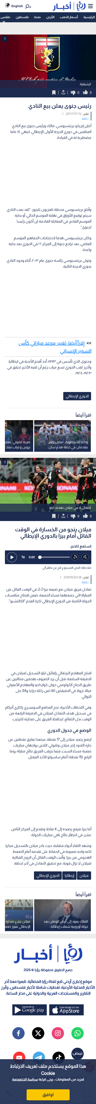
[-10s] (75, 557)
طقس (5, 17)
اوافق (48, 1094)
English (17, 6)
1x (23, 557)
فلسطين (22, 17)
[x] (38, 1033)
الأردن (50, 17)
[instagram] (58, 1033)
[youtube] (19, 1058)
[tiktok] (58, 1058)
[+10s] (85, 557)
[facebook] (18, 1033)
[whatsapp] (77, 1033)
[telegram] (39, 1058)
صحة (37, 17)
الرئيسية (89, 17)
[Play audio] (11, 557)
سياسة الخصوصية (25, 1079)
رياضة (85, 118)
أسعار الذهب (69, 17)
